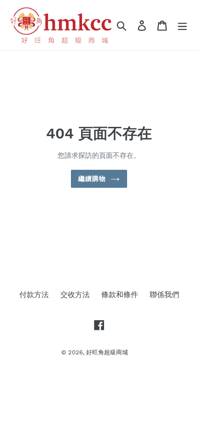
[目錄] (182, 25)
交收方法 (75, 294)
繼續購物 (92, 178)
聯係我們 (164, 294)
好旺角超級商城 (107, 352)
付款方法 (34, 294)
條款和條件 (119, 294)
